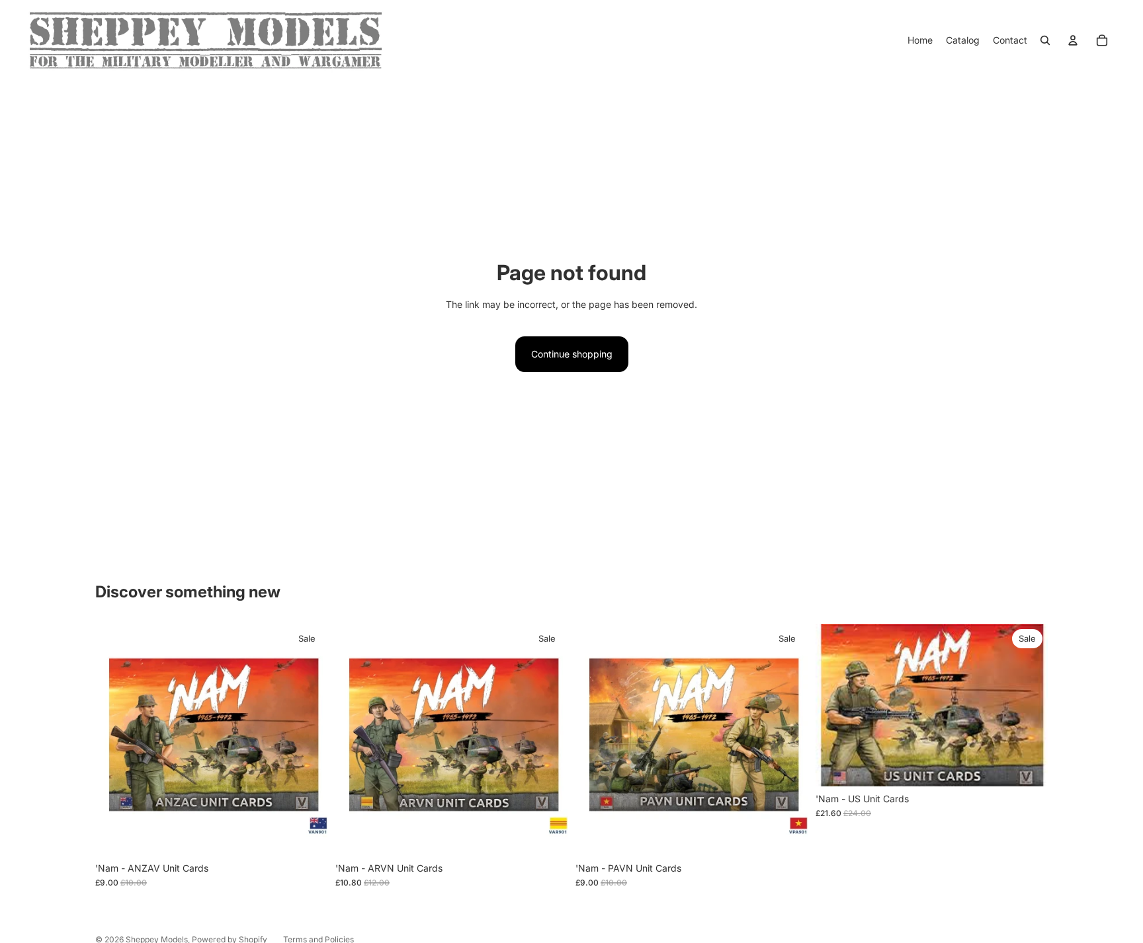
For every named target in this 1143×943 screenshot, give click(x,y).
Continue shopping (572, 353)
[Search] (1045, 40)
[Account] (1072, 40)
